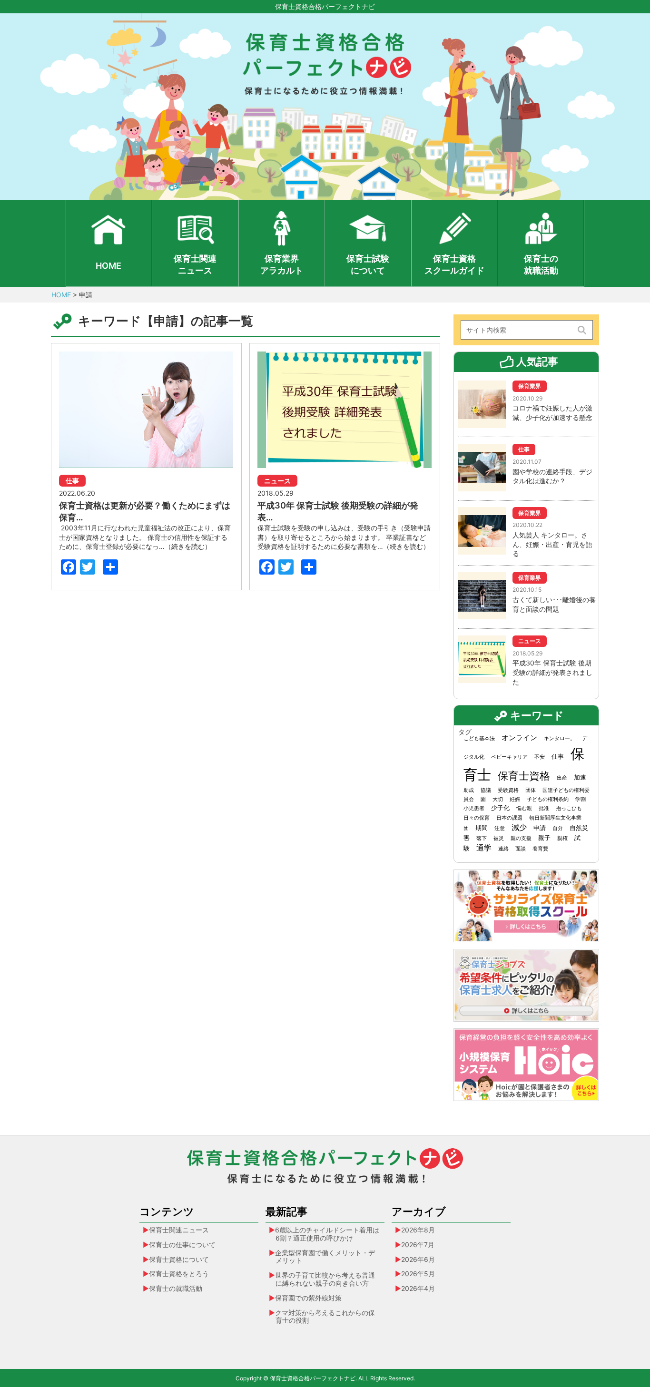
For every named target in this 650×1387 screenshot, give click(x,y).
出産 (562, 778)
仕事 (558, 756)
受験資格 (508, 790)
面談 (520, 849)
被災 (498, 838)
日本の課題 (509, 818)
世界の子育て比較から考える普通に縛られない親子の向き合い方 (325, 1279)
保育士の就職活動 (541, 264)
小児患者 (473, 808)
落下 (481, 838)
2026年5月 (418, 1274)
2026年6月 (418, 1259)
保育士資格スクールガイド (454, 264)
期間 (481, 827)
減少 (519, 827)
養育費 (540, 849)
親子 (544, 837)
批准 (544, 808)
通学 (484, 847)
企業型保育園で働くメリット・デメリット (325, 1257)
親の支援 (521, 838)
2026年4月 (418, 1288)
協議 (486, 790)
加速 (580, 777)
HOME (108, 266)
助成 (468, 790)
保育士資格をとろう (179, 1274)
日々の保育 (476, 818)
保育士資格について (179, 1259)
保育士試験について (367, 264)
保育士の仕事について (182, 1244)
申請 (539, 827)
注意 (499, 828)
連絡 (503, 849)
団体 (530, 790)
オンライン (519, 737)
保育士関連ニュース (195, 264)
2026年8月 (418, 1230)
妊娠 (515, 799)
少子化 (500, 807)
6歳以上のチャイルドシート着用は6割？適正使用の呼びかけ (327, 1234)
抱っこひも (569, 808)
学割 (580, 799)
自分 (557, 828)
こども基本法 (479, 738)
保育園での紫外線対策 (308, 1298)
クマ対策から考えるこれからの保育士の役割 (325, 1317)
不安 (539, 757)
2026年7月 (417, 1244)
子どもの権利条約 (548, 799)
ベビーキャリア (509, 757)
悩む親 (524, 808)
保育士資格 (524, 775)
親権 (562, 838)
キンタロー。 (559, 738)
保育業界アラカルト (281, 264)
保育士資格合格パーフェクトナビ (325, 6)
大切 (497, 799)
